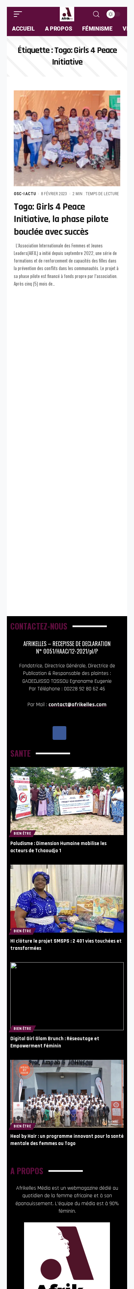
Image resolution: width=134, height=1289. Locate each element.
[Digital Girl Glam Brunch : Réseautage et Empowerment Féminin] (67, 996)
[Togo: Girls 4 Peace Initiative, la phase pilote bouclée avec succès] (67, 138)
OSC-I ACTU (25, 193)
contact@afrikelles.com (77, 704)
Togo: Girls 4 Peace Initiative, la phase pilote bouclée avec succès (61, 219)
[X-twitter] (75, 733)
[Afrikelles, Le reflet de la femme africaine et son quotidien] (67, 14)
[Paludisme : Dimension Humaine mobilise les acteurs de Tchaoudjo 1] (67, 801)
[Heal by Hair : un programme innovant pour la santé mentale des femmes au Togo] (67, 1094)
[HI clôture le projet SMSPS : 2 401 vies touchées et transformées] (67, 899)
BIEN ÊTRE (22, 833)
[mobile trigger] (19, 14)
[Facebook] (59, 733)
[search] (96, 14)
